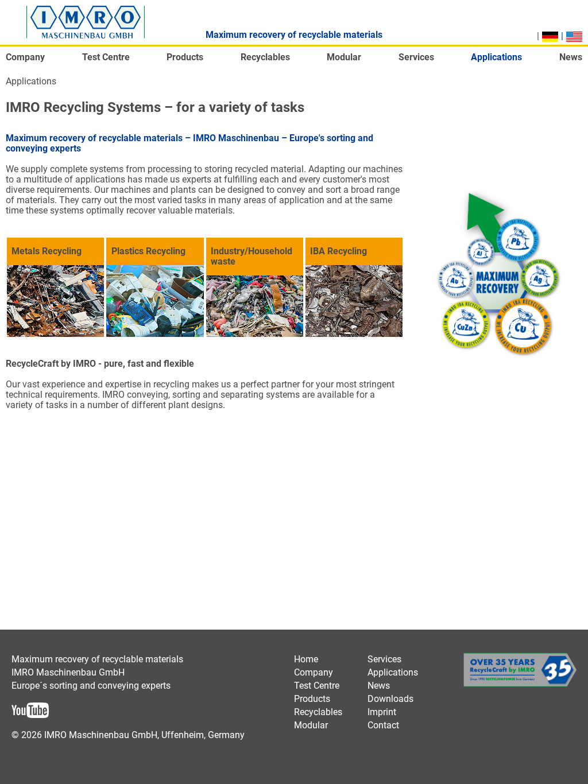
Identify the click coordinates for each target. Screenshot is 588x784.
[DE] (550, 37)
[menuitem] (25, 60)
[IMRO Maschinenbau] (85, 22)
